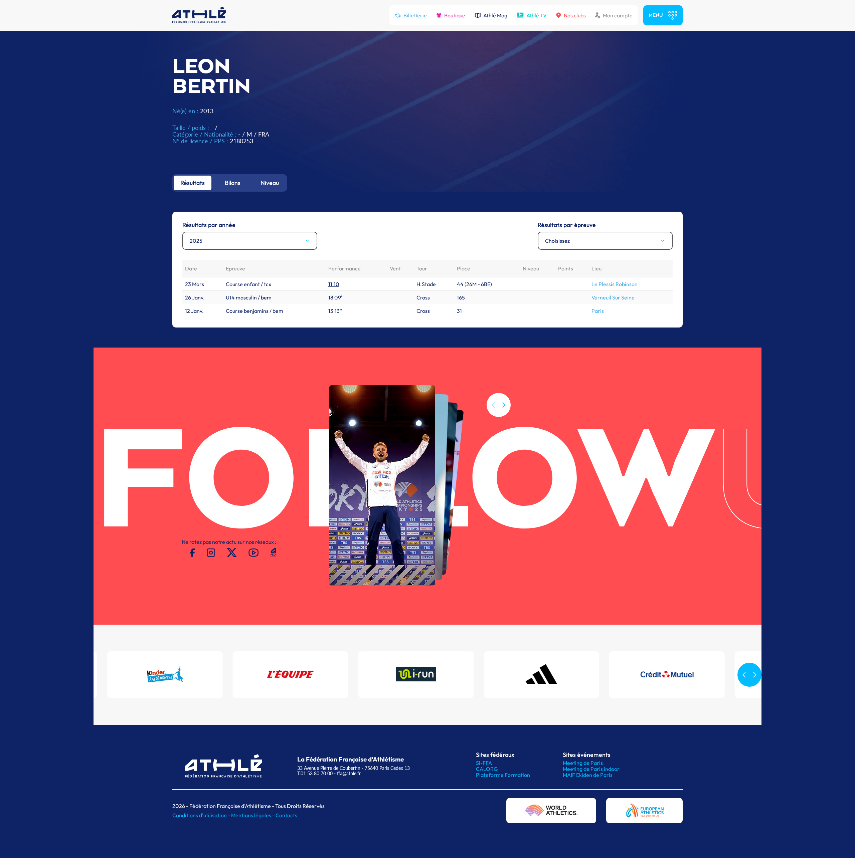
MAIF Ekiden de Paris (588, 775)
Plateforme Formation (503, 775)
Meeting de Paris (583, 763)
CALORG (487, 769)
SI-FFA (484, 763)
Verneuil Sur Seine (613, 297)
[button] (504, 405)
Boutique (454, 15)
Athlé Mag (495, 15)
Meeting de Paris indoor (591, 769)
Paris (597, 310)
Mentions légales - (253, 815)
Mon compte (618, 15)
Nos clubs (575, 15)
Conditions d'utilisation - (201, 815)
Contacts (286, 815)
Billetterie (415, 15)
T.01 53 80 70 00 (315, 773)
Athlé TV (536, 15)
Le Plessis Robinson (614, 284)
